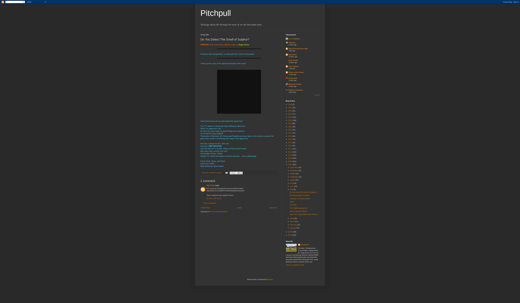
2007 (290, 165)
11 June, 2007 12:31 (214, 198)
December (294, 167)
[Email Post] (226, 173)
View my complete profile (295, 265)
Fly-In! (292, 202)
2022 (290, 117)
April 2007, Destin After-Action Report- (304, 214)
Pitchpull (215, 13)
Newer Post (205, 208)
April (292, 218)
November (294, 171)
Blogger (270, 279)
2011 (290, 152)
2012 (290, 149)
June (292, 186)
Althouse (292, 43)
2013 (290, 146)
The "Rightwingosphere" (299, 208)
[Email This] (231, 173)
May (292, 189)
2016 (290, 136)
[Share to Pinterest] (241, 173)
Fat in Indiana (294, 66)
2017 (290, 133)
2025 (290, 108)
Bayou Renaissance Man (298, 49)
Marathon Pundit (295, 84)
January (293, 228)
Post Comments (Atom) (218, 212)
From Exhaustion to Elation (300, 195)
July (291, 183)
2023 (290, 114)
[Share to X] (236, 173)
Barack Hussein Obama (298, 211)
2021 (290, 120)
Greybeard (305, 245)
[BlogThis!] (233, 173)
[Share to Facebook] (238, 173)
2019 (290, 127)
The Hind (293, 205)
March (292, 222)
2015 (290, 139)
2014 (290, 143)
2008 (290, 161)
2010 (290, 155)
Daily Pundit (293, 60)
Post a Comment (210, 203)
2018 (290, 130)
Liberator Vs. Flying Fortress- (300, 199)
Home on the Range (296, 72)
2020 (290, 123)
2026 (290, 105)
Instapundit (293, 78)
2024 (290, 111)
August (293, 180)
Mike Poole (211, 185)
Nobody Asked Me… (296, 90)
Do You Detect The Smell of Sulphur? (303, 192)
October (293, 174)
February (293, 225)
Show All (317, 95)
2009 (290, 158)
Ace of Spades (294, 39)
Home (239, 208)
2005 (290, 235)
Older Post (273, 208)
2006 (290, 232)
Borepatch (293, 55)
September (294, 177)
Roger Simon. (244, 45)
